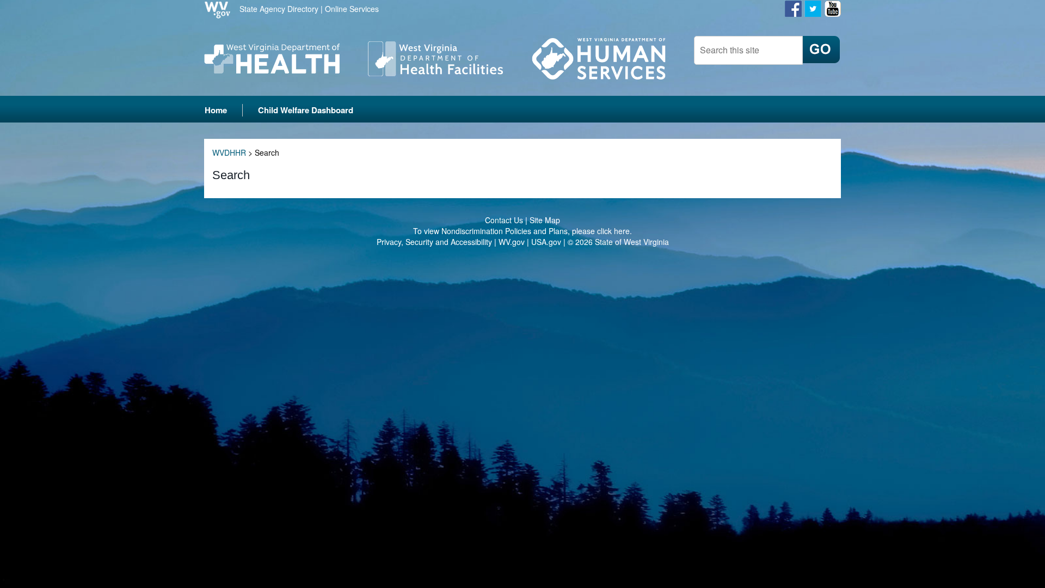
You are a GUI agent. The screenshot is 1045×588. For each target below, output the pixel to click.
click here (613, 230)
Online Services (352, 8)
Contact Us (504, 220)
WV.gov (512, 241)
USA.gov (546, 241)
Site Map (545, 220)
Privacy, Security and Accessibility (434, 241)
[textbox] (748, 50)
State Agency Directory (278, 8)
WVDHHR (229, 152)
